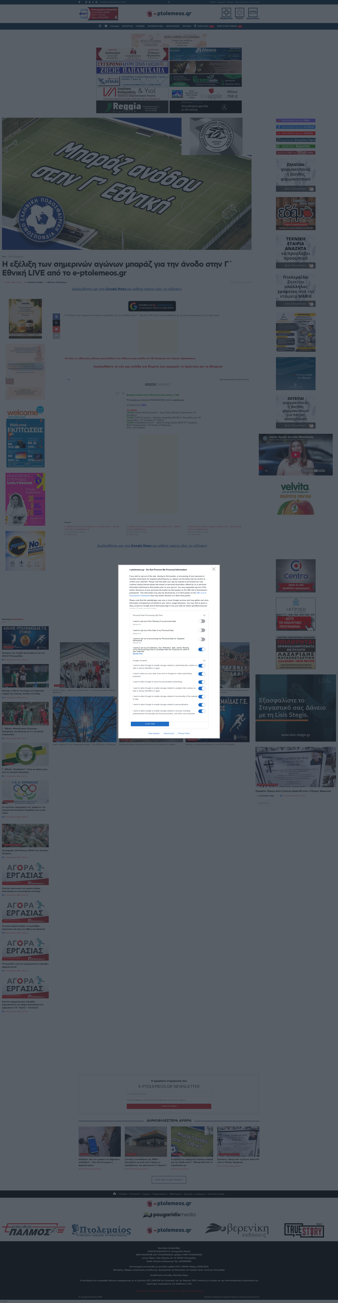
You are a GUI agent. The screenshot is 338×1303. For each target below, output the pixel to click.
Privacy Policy (184, 733)
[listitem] (169, 615)
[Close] (214, 569)
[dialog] (169, 651)
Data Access (169, 733)
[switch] (201, 621)
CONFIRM (150, 724)
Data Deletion (154, 733)
